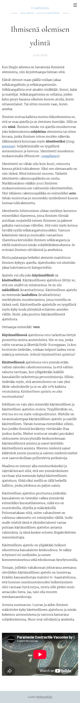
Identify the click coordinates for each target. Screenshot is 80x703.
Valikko (75, 5)
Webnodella (44, 697)
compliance (49, 156)
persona (8, 146)
